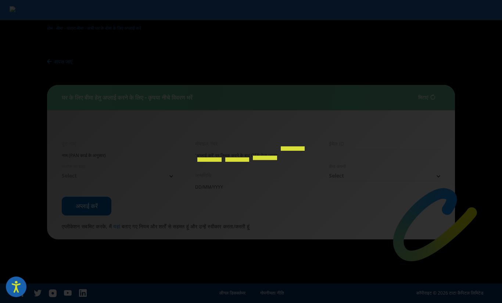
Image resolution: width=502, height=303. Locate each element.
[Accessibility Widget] (16, 287)
